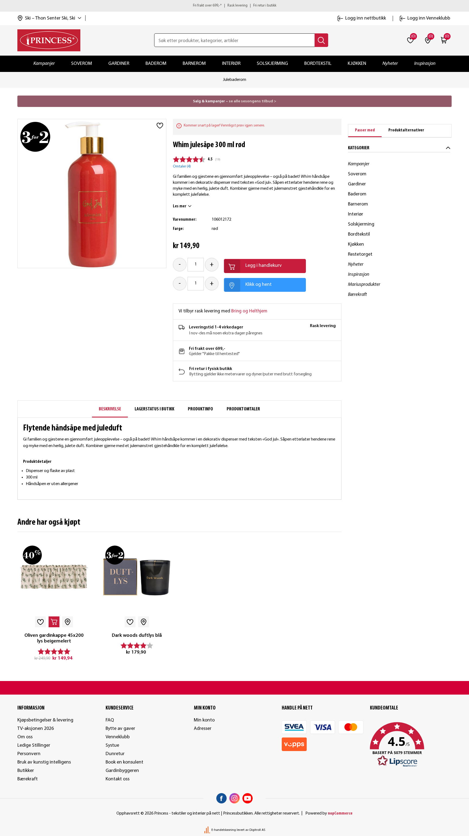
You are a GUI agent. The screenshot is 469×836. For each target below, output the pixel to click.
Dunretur (115, 753)
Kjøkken (357, 63)
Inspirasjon (425, 63)
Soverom (81, 63)
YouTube (247, 798)
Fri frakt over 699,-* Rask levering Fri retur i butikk (234, 5)
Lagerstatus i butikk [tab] (154, 409)
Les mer (179, 206)
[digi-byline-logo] (207, 830)
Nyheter (390, 63)
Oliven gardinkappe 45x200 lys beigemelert (54, 638)
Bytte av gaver (120, 728)
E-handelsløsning (223, 830)
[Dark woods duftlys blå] (137, 577)
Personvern (28, 753)
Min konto (204, 720)
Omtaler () (182, 166)
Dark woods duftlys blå (137, 635)
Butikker (25, 770)
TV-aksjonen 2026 (35, 728)
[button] (411, 745)
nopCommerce (340, 813)
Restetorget (360, 254)
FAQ (110, 720)
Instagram (234, 798)
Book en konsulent (124, 762)
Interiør (231, 63)
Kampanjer (44, 63)
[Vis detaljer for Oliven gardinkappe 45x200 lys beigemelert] (54, 577)
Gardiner (118, 63)
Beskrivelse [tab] (110, 409)
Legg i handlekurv (263, 265)
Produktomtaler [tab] (243, 409)
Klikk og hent (258, 284)
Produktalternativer (406, 130)
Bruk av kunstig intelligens (44, 762)
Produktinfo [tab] (200, 409)
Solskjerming (272, 63)
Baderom (155, 63)
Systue (112, 745)
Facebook (221, 798)
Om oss (25, 737)
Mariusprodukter (364, 284)
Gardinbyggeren (122, 770)
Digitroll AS (257, 830)
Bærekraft (357, 294)
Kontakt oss (117, 779)
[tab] (365, 130)
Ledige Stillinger (33, 745)
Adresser (202, 728)
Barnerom (194, 63)
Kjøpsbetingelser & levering (45, 720)
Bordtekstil (317, 63)
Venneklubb (118, 737)
